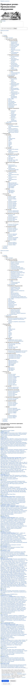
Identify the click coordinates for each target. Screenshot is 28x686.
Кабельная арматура (13, 48)
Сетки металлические (14, 91)
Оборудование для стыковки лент (15, 93)
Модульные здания (12, 104)
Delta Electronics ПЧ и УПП (14, 343)
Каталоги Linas (11, 207)
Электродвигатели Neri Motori (15, 355)
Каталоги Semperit (12, 238)
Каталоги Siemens (12, 230)
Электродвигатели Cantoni (14, 354)
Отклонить (13, 680)
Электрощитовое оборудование (14, 53)
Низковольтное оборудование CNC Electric (12, 166)
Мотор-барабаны (14, 88)
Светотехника (14, 46)
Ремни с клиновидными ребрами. (13, 608)
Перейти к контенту (5, 1)
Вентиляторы (11, 101)
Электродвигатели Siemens (14, 357)
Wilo (9, 145)
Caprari (9, 136)
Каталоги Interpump (12, 234)
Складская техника (12, 121)
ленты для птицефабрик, (19, 553)
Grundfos (10, 139)
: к (13, 499)
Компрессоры (11, 103)
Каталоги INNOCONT (13, 212)
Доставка (5, 247)
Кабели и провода (15, 44)
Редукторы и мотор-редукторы (15, 59)
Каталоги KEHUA (12, 242)
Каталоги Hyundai (12, 225)
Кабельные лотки (15, 45)
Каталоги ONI (11, 220)
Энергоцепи (11, 107)
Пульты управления (13, 114)
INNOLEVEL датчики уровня (15, 339)
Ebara (9, 137)
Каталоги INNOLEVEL (13, 210)
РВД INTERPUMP (12, 183)
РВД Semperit (11, 186)
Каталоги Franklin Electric (14, 376)
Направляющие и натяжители (15, 85)
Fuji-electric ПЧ (11, 157)
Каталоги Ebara (11, 197)
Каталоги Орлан (12, 231)
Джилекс (10, 146)
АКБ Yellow (11, 192)
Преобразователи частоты (16, 271)
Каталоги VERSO (12, 239)
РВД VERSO (11, 187)
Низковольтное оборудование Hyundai (13, 169)
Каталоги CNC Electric (13, 224)
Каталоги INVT (11, 218)
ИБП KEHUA (11, 190)
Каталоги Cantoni (12, 227)
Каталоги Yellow (12, 244)
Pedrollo (10, 143)
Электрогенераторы (15, 72)
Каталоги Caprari (12, 196)
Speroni (10, 144)
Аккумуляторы (14, 73)
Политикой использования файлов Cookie (12, 674)
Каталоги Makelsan (12, 243)
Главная (5, 35)
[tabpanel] (14, 424)
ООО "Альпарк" (9, 37)
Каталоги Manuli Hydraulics (12, 236)
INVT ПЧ (10, 158)
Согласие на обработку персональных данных (13, 131)
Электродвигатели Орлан (14, 358)
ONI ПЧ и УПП (11, 161)
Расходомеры (11, 105)
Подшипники (14, 69)
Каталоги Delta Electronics (11, 215)
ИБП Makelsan (11, 191)
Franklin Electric (11, 138)
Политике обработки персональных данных (13, 678)
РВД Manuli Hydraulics (13, 184)
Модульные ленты (15, 83)
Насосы (10, 100)
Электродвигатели (15, 65)
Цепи (12, 87)
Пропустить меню (5, 30)
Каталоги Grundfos (12, 201)
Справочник (8, 122)
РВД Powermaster (12, 185)
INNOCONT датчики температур (13, 152)
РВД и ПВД (11, 98)
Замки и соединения (13, 82)
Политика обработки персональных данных (13, 129)
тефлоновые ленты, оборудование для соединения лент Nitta (14, 555)
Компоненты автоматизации (14, 64)
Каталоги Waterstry (12, 203)
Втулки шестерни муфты (16, 277)
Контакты (5, 248)
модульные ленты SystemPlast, (18, 554)
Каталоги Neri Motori (13, 229)
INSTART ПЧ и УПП (13, 160)
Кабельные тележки (13, 111)
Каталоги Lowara (12, 202)
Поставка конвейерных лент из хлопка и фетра (14, 643)
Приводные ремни (15, 89)
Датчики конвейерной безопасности (14, 96)
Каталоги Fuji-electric (13, 217)
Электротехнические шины (17, 267)
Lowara (10, 142)
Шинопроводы (11, 75)
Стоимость (5, 246)
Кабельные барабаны (13, 116)
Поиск (15, 28)
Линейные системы (13, 61)
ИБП (12, 71)
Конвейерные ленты (15, 287)
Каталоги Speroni (12, 204)
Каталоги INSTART (12, 219)
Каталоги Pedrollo (12, 206)
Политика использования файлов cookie (13, 126)
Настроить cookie (6, 683)
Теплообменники (12, 102)
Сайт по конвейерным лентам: (7, 551)
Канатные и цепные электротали (13, 119)
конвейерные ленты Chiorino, (7, 553)
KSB (9, 140)
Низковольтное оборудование (14, 42)
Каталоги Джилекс (12, 208)
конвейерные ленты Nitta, (20, 551)
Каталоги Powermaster (13, 237)
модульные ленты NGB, (6, 554)
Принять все (5, 680)
